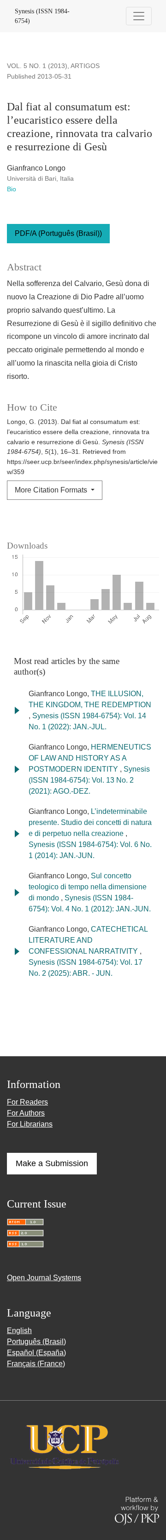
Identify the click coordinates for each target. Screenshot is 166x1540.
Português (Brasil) (36, 1341)
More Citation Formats (52, 490)
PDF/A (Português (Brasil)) (58, 233)
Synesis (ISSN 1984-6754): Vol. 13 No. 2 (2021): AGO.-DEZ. (89, 780)
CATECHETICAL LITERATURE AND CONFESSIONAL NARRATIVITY (88, 940)
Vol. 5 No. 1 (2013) (37, 65)
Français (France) (36, 1364)
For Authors (26, 1113)
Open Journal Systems (44, 1278)
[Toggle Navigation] (139, 16)
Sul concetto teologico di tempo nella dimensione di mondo (88, 887)
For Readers (27, 1102)
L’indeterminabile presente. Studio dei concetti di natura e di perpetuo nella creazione (90, 822)
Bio (11, 189)
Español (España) (36, 1353)
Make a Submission (52, 1163)
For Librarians (30, 1124)
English (19, 1330)
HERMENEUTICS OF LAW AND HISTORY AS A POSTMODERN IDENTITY (90, 758)
